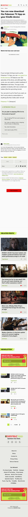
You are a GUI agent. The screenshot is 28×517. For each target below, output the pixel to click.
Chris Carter (6, 26)
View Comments (14, 190)
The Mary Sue (18, 478)
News (6, 8)
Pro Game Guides (7, 470)
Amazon (5, 157)
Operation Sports (9, 478)
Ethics (14, 453)
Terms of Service (11, 364)
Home (2, 8)
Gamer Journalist (9, 476)
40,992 (16, 424)
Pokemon (14, 157)
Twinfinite (15, 470)
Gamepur (21, 470)
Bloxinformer (21, 481)
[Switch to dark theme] (23, 5)
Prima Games (19, 472)
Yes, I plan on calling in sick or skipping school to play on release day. (14, 123)
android (10, 157)
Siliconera (7, 474)
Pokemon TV (5, 101)
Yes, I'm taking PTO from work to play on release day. (14, 118)
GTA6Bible (13, 483)
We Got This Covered (16, 474)
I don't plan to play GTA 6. (10, 130)
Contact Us (14, 456)
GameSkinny (18, 476)
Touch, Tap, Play (6, 481)
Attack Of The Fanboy (9, 472)
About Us (14, 450)
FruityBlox (14, 481)
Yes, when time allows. (10, 127)
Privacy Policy (17, 364)
